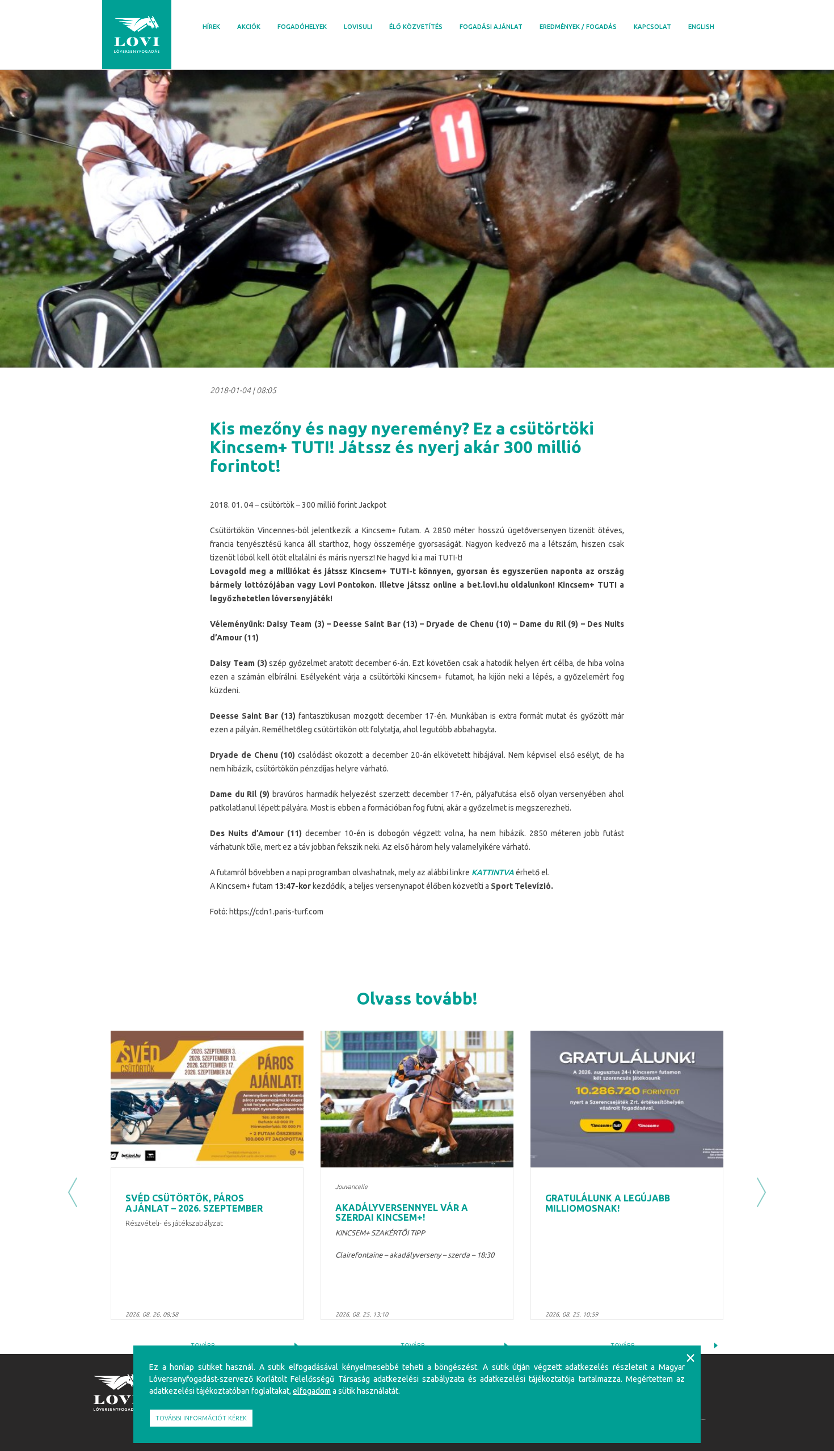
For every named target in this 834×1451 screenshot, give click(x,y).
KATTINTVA (492, 872)
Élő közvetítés (416, 26)
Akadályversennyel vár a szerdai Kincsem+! (401, 1213)
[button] (72, 1192)
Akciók (248, 26)
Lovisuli (358, 26)
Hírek (211, 26)
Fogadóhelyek (302, 26)
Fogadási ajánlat (491, 26)
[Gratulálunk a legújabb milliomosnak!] (626, 1099)
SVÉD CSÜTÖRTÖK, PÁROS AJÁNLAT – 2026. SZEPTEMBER (194, 1203)
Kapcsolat (652, 26)
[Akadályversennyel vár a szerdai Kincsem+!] (417, 1099)
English (701, 26)
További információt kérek (201, 1418)
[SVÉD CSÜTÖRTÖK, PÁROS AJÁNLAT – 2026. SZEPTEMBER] (207, 1099)
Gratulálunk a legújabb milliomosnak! (607, 1203)
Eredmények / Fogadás (578, 26)
